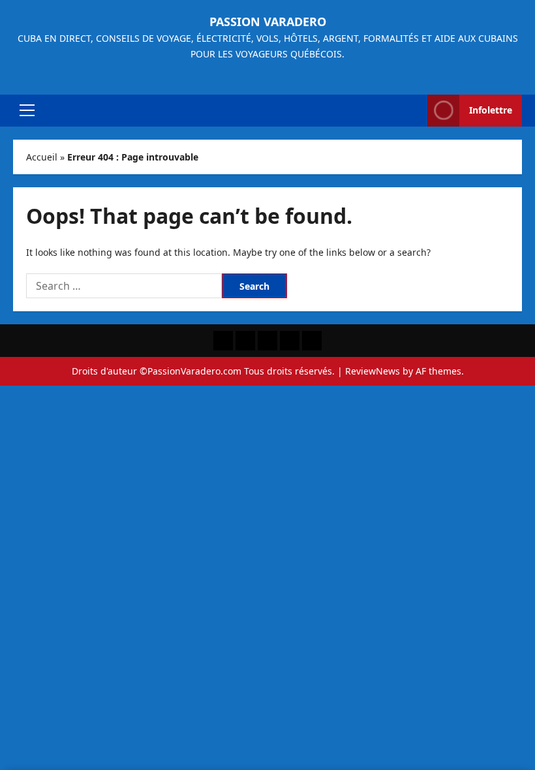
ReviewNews (372, 371)
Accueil (41, 157)
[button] (27, 110)
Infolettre (490, 110)
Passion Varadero (267, 21)
